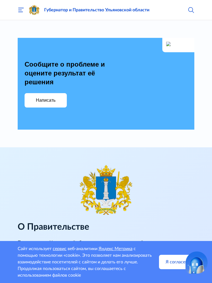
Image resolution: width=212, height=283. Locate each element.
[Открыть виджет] (197, 262)
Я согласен (177, 262)
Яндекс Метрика (115, 249)
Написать (45, 100)
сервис (60, 249)
